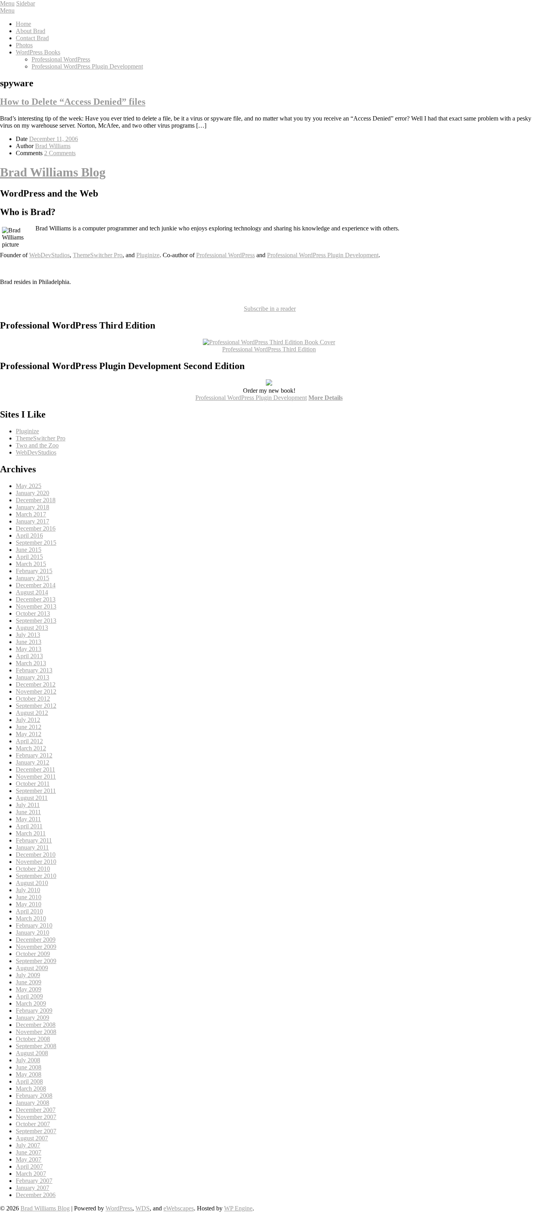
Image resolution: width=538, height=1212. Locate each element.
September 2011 (36, 790)
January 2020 (32, 493)
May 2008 (28, 1074)
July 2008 (28, 1060)
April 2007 (29, 1166)
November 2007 (36, 1117)
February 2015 (34, 571)
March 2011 (31, 833)
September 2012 (36, 705)
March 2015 (31, 564)
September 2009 (36, 961)
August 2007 (32, 1138)
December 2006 (36, 1195)
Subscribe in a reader (270, 308)
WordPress (119, 1208)
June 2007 (28, 1152)
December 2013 (36, 599)
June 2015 (28, 549)
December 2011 (35, 769)
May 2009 (28, 989)
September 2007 (36, 1131)
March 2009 (31, 1003)
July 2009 (28, 975)
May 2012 (28, 734)
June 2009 (28, 982)
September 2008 (36, 1046)
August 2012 (32, 712)
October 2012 (33, 698)
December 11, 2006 (53, 138)
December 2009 (36, 939)
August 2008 (32, 1053)
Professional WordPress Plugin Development (87, 66)
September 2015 (36, 542)
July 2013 (28, 634)
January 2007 (32, 1187)
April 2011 (29, 826)
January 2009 (32, 1017)
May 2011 (28, 819)
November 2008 (36, 1031)
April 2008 (29, 1081)
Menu (7, 3)
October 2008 (33, 1039)
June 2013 (28, 641)
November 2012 (36, 691)
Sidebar (25, 3)
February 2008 (34, 1095)
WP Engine (238, 1208)
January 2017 (32, 521)
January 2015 (32, 578)
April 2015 (29, 556)
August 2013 (32, 627)
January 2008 (32, 1102)
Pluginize (148, 255)
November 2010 (36, 861)
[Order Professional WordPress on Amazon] (269, 342)
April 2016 (29, 535)
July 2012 (28, 719)
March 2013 (31, 663)
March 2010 (31, 918)
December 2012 (36, 684)
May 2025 (28, 486)
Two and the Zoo (37, 445)
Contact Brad (32, 38)
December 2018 (36, 500)
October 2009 (33, 953)
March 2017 (31, 514)
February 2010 (34, 925)
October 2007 (33, 1124)
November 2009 (36, 946)
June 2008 (28, 1067)
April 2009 (29, 996)
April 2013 (29, 656)
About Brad (30, 31)
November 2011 (36, 776)
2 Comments (60, 153)
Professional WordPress (61, 59)
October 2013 (33, 613)
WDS (142, 1208)
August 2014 (32, 592)
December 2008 (36, 1024)
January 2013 (32, 677)
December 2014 (36, 585)
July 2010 (28, 890)
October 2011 (33, 783)
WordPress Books (38, 52)
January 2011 (32, 847)
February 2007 (34, 1180)
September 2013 (36, 620)
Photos (24, 45)
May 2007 (28, 1159)
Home (23, 23)
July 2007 (28, 1145)
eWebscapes (178, 1208)
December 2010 (36, 854)
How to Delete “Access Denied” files (72, 102)
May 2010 (28, 904)
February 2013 (34, 670)
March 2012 (31, 748)
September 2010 (36, 875)
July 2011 (28, 805)
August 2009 (32, 968)
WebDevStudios (49, 255)
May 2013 (28, 649)
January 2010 (32, 932)
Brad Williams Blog (53, 172)
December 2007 (36, 1109)
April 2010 (29, 911)
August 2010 (32, 883)
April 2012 (29, 741)
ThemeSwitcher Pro (97, 255)
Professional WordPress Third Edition (269, 349)
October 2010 (33, 868)
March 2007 (31, 1173)
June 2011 (28, 812)
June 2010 (28, 897)
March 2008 (31, 1088)
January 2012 (32, 762)
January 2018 (32, 507)
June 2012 (28, 727)
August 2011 (32, 797)
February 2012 (34, 755)
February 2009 (34, 1010)
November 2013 (36, 606)
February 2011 (34, 840)
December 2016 (36, 528)
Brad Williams (52, 146)
